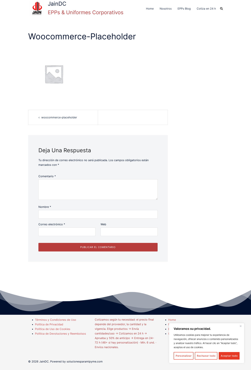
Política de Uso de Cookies (52, 329)
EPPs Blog (184, 8)
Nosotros (166, 8)
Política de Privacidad (49, 324)
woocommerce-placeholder (59, 117)
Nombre (44, 207)
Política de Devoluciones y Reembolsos (60, 333)
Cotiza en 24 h (206, 8)
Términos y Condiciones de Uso (55, 319)
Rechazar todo (206, 355)
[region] (206, 343)
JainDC (57, 3)
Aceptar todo (229, 355)
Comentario (47, 176)
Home (150, 8)
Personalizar (184, 355)
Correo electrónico (51, 224)
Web (103, 224)
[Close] (241, 326)
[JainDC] (36, 8)
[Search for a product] (221, 8)
